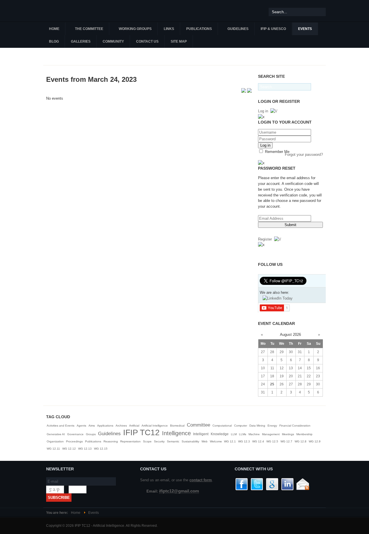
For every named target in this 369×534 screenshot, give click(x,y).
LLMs (242, 434)
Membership (304, 434)
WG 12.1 (230, 441)
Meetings (288, 434)
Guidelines (109, 433)
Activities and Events (60, 425)
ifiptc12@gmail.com (179, 491)
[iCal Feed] (249, 91)
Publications (93, 441)
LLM (234, 434)
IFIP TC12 (141, 432)
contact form (200, 480)
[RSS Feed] (244, 91)
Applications (105, 425)
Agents (81, 425)
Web (205, 441)
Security (159, 441)
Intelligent (200, 434)
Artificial (134, 425)
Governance (75, 434)
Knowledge (220, 434)
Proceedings (74, 441)
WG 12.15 (101, 448)
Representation (130, 441)
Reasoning (110, 441)
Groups (91, 434)
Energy (272, 425)
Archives (121, 425)
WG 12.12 (69, 448)
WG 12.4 (258, 441)
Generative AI (56, 434)
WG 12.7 (286, 441)
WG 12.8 (300, 441)
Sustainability (190, 441)
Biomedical (177, 425)
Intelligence (176, 433)
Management (271, 434)
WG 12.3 (244, 441)
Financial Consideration (294, 425)
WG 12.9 (315, 441)
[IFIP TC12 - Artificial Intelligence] (78, 11)
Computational (222, 425)
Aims (92, 425)
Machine (254, 434)
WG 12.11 (53, 448)
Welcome (216, 441)
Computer (240, 425)
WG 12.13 (85, 448)
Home (75, 513)
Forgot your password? (304, 154)
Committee (198, 425)
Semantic (173, 441)
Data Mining (257, 425)
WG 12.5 (272, 441)
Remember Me (276, 151)
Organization (55, 441)
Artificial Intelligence (155, 425)
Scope (147, 441)
